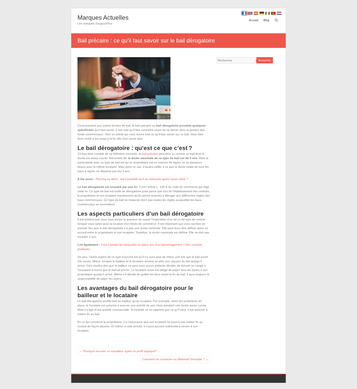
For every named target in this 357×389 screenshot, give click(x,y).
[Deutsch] (261, 13)
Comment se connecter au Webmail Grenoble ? (175, 359)
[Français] (244, 13)
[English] (250, 13)
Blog (266, 20)
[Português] (273, 13)
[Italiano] (267, 13)
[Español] (255, 13)
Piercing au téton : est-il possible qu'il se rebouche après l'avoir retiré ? (142, 179)
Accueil (253, 20)
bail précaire (150, 153)
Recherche (264, 60)
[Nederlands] (279, 13)
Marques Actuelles (103, 17)
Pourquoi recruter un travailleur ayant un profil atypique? (118, 351)
